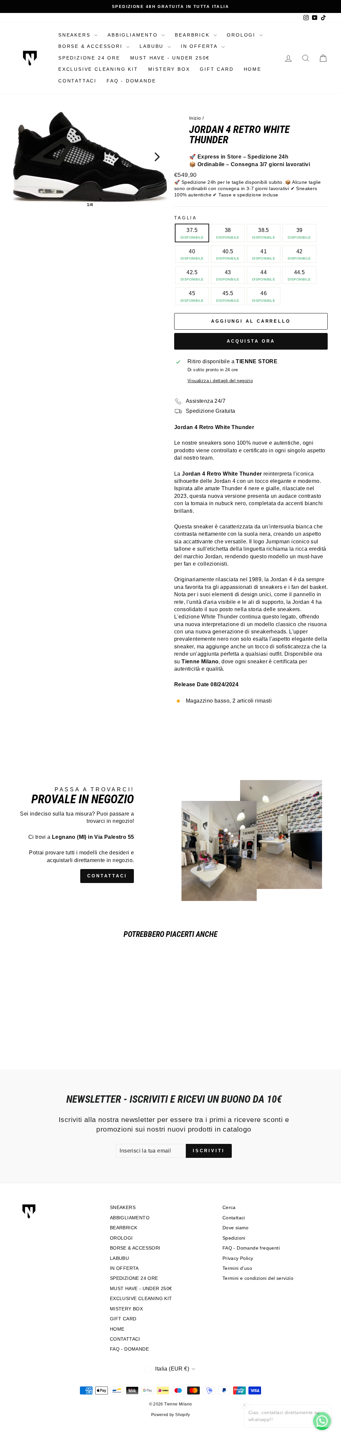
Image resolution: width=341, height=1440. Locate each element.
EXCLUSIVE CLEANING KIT (98, 69)
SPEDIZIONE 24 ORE (89, 57)
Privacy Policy (237, 1258)
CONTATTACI (77, 80)
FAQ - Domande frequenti (251, 1248)
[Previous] (23, 157)
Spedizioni (233, 1238)
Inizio (195, 118)
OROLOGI (242, 35)
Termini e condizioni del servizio (257, 1278)
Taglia (185, 217)
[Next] (157, 157)
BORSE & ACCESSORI (91, 46)
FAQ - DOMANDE (131, 80)
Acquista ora (251, 341)
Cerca (229, 1207)
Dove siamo (235, 1227)
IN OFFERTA (200, 46)
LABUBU (153, 46)
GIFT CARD (216, 69)
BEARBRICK (193, 35)
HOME (252, 69)
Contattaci (233, 1217)
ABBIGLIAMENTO (134, 35)
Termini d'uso (237, 1268)
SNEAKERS (75, 35)
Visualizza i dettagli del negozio (220, 380)
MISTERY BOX (169, 69)
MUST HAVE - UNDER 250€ (170, 57)
